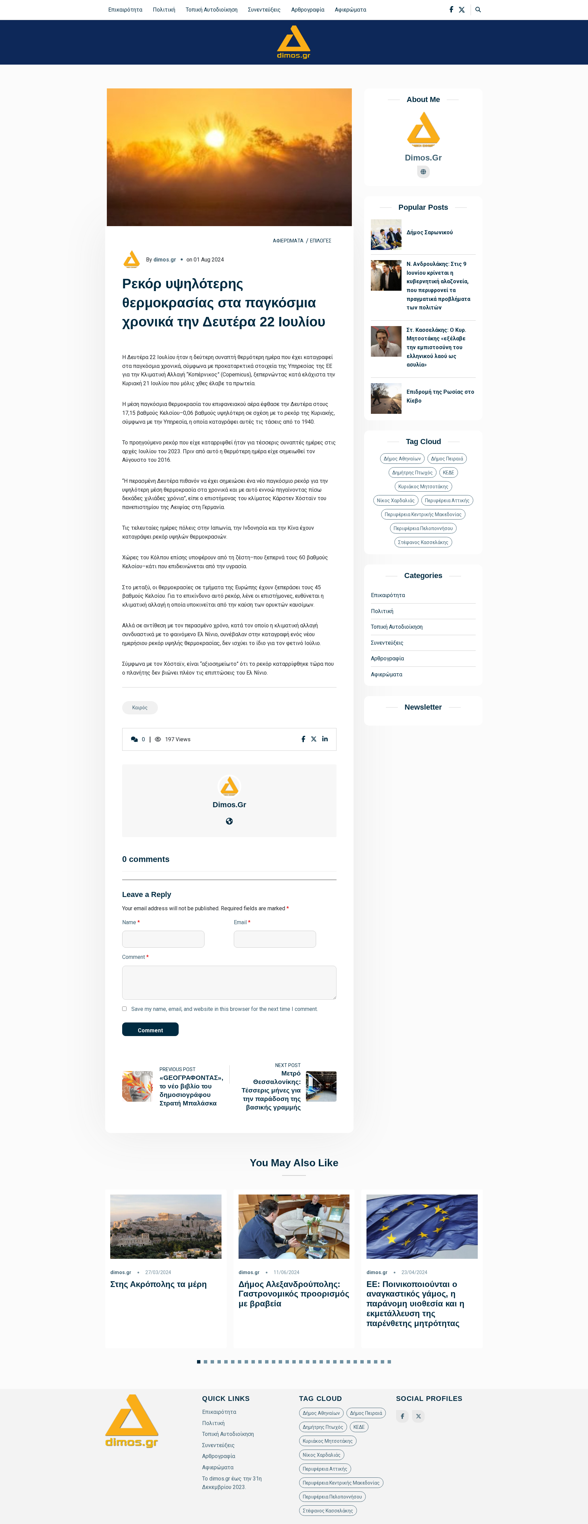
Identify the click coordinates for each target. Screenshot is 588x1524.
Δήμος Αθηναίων (402, 459)
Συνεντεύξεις (264, 9)
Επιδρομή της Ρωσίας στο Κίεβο (440, 396)
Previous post (178, 1069)
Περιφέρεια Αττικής (447, 501)
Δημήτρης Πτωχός (412, 473)
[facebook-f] (451, 10)
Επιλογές (320, 240)
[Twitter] (418, 1416)
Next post (288, 1065)
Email (242, 922)
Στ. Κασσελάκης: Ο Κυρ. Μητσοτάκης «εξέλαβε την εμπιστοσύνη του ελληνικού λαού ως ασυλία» (436, 347)
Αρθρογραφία (307, 9)
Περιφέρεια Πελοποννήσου (423, 528)
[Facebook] (402, 1416)
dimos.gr (164, 259)
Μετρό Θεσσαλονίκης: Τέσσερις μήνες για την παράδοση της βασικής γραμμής (271, 1090)
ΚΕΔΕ (448, 473)
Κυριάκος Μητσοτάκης (423, 487)
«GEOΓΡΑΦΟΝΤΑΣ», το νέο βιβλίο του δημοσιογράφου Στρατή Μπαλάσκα (191, 1090)
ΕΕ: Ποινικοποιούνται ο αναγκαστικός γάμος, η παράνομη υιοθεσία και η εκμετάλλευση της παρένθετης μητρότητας (415, 1303)
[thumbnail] (137, 1086)
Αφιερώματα (350, 9)
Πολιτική (164, 9)
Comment (135, 957)
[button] (205, 1362)
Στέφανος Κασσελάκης (423, 542)
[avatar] (229, 786)
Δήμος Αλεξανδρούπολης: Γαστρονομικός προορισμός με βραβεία (294, 1293)
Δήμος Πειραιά (447, 459)
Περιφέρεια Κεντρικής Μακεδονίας (423, 515)
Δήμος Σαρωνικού (430, 233)
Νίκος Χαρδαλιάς (396, 501)
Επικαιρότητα (125, 9)
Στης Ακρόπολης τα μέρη (158, 1283)
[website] (229, 822)
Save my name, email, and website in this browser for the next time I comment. (224, 1009)
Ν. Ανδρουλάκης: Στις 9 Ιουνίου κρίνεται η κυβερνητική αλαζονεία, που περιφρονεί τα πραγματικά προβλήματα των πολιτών (438, 286)
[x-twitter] (461, 9)
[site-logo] (294, 42)
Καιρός (140, 707)
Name (131, 922)
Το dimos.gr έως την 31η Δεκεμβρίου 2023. (232, 1483)
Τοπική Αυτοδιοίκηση (212, 9)
